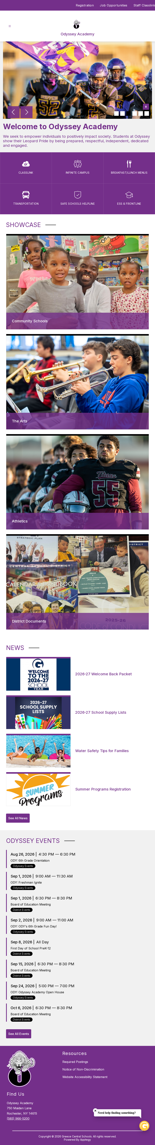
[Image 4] (134, 113)
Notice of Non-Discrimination (83, 1069)
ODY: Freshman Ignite (26, 882)
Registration (85, 5)
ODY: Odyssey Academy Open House (37, 992)
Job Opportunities (113, 5)
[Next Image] (26, 112)
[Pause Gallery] (146, 107)
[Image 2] (122, 113)
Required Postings (75, 1062)
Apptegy (85, 1139)
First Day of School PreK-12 (31, 948)
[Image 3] (128, 113)
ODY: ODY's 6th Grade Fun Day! (34, 926)
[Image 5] (140, 113)
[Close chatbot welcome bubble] (95, 1110)
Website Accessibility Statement (84, 1077)
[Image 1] (116, 113)
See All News (17, 818)
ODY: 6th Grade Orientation (30, 860)
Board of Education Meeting (31, 904)
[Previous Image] (14, 112)
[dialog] (77, 282)
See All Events (18, 1034)
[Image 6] (146, 113)
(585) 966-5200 (18, 1118)
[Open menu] (10, 26)
